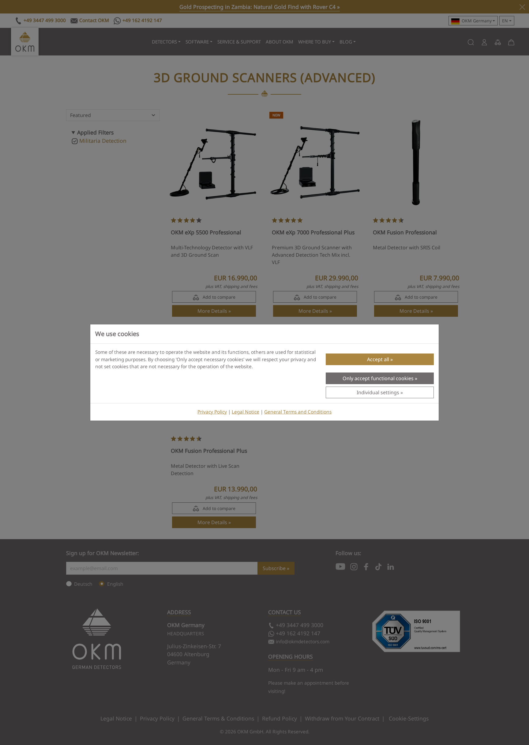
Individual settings (378, 392)
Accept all (378, 359)
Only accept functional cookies (378, 378)
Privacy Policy (212, 412)
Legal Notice (245, 412)
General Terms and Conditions (298, 412)
